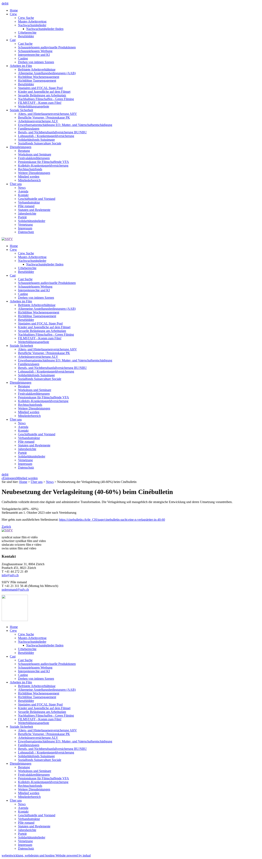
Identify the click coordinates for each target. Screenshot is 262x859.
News (50, 482)
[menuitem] (135, 10)
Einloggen (9, 478)
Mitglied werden (27, 478)
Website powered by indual (46, 855)
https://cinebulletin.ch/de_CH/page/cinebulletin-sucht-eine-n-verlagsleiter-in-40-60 (112, 519)
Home (23, 482)
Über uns (37, 482)
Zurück (6, 526)
